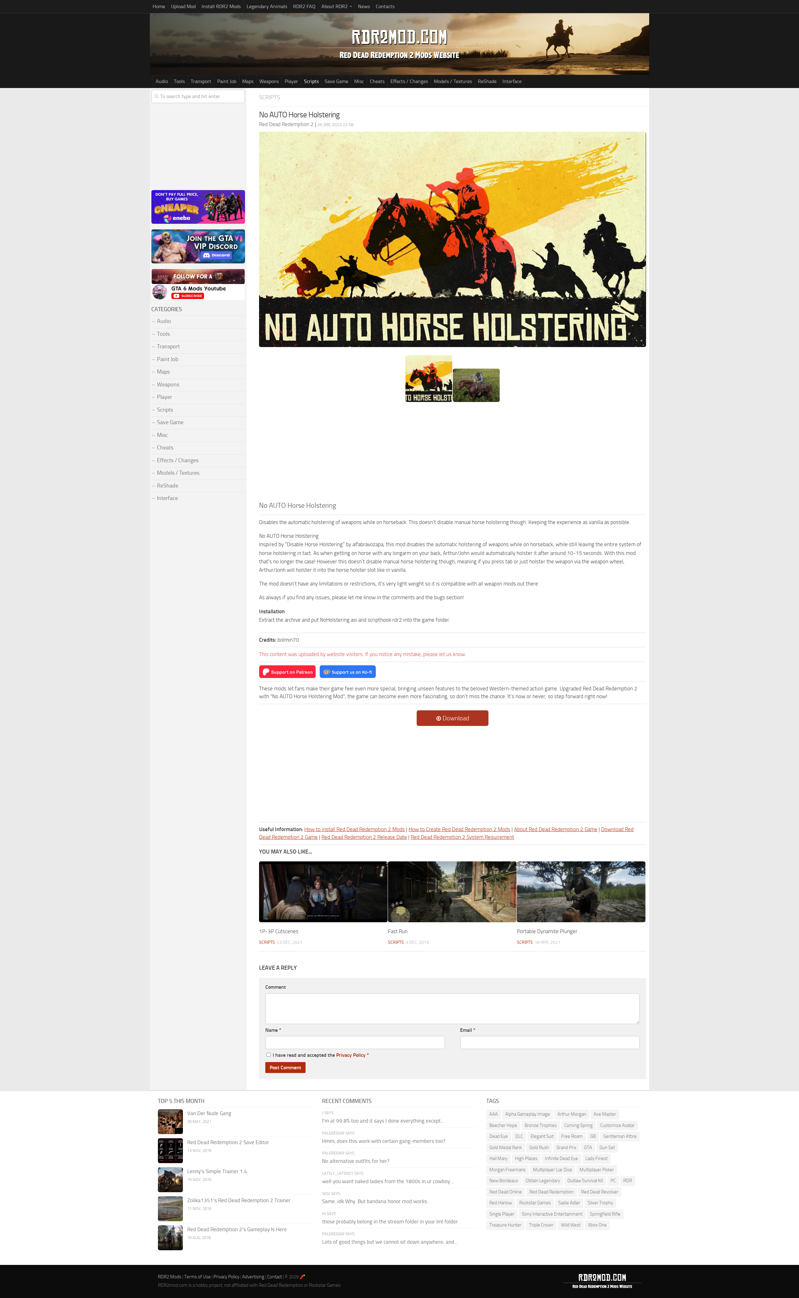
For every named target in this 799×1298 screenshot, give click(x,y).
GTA (588, 1147)
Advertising (253, 1277)
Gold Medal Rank (505, 1147)
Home (159, 6)
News (364, 6)
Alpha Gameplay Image (527, 1114)
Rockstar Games (535, 1203)
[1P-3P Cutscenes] (323, 891)
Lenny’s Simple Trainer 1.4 (217, 1171)
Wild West (571, 1225)
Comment (275, 987)
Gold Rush (539, 1147)
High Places (526, 1158)
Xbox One (597, 1225)
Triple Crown (541, 1225)
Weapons (269, 81)
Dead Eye (498, 1136)
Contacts (385, 6)
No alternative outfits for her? (356, 1161)
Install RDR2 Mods (221, 6)
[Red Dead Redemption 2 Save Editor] (170, 1150)
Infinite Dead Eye (561, 1158)
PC (613, 1180)
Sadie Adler (569, 1203)
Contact (274, 1277)
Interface (512, 81)
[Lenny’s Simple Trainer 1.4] (170, 1179)
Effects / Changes (409, 81)
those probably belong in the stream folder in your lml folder (390, 1221)
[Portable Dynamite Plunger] (581, 891)
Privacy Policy (350, 1055)
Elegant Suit (542, 1136)
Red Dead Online (505, 1192)
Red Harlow (500, 1203)
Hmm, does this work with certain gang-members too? (383, 1141)
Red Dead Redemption (551, 1192)
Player (291, 81)
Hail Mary (498, 1158)
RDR (627, 1180)
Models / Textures (453, 81)
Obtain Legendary (543, 1180)
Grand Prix (566, 1147)
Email (467, 1030)
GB (593, 1136)
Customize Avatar (617, 1125)
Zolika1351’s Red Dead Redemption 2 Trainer (239, 1200)
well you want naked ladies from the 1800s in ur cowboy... (388, 1181)
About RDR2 (334, 6)
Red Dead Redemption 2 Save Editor (228, 1142)
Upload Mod (183, 6)
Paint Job (226, 81)
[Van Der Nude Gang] (170, 1121)
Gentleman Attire (620, 1136)
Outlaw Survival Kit (585, 1180)
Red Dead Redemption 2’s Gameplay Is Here (237, 1229)
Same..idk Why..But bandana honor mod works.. (375, 1201)
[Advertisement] (452, 453)
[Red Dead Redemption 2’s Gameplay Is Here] (170, 1237)
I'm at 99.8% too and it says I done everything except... (383, 1121)
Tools (179, 81)
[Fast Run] (452, 891)
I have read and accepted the (321, 1055)
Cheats (377, 81)
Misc (359, 81)
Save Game (336, 81)
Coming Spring (578, 1125)
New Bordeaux (503, 1180)
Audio (162, 81)
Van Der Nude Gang (209, 1113)
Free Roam (572, 1136)
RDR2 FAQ (304, 6)
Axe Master (605, 1114)
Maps (247, 81)
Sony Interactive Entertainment (552, 1214)
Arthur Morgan (571, 1114)
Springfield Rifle (605, 1214)
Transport (201, 81)
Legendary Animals (267, 6)
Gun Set (607, 1147)
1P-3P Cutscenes (278, 931)
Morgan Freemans (507, 1170)
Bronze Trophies (541, 1125)
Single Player (501, 1214)
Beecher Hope (503, 1125)
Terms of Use (197, 1277)
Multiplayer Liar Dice (552, 1170)
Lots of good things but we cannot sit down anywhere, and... (390, 1242)
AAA (493, 1114)
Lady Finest (597, 1158)
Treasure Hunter (505, 1225)
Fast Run (398, 931)
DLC (519, 1136)
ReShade (487, 81)
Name (273, 1030)
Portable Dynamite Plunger (547, 931)
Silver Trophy (600, 1203)
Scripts (311, 81)
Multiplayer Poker (597, 1170)
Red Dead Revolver (599, 1192)
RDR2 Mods (169, 1277)
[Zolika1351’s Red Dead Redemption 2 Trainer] (170, 1208)
